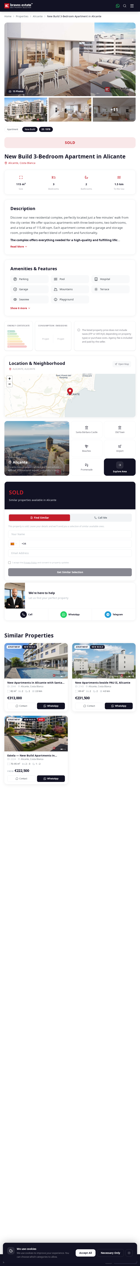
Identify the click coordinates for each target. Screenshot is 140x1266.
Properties (22, 16)
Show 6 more (18, 308)
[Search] (124, 6)
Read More (17, 246)
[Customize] (129, 1253)
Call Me (102, 517)
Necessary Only (110, 1253)
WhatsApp (53, 705)
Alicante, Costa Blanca (21, 163)
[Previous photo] (8, 660)
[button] (70, 391)
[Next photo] (63, 660)
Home (7, 16)
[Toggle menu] (132, 5)
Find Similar (41, 517)
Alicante (38, 16)
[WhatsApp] (117, 6)
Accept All (85, 1253)
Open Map (123, 364)
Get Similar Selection (70, 572)
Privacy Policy (30, 562)
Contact (23, 705)
